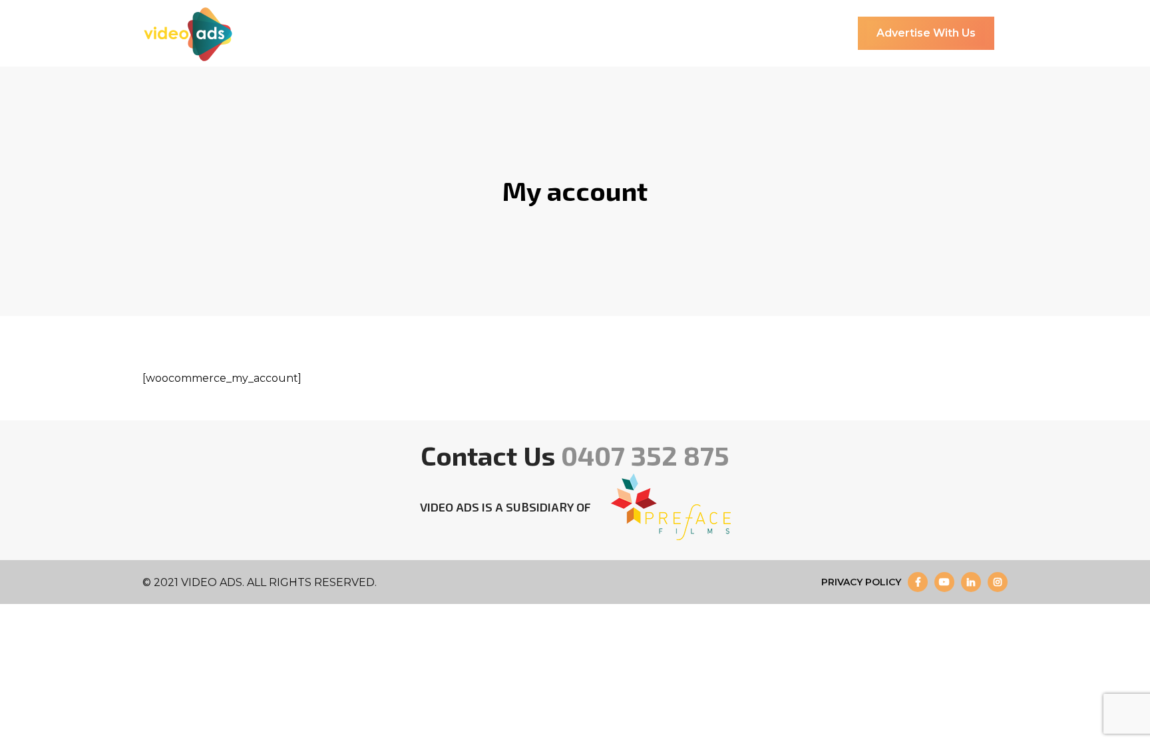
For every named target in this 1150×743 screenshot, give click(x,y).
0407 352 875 (645, 455)
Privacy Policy (861, 582)
